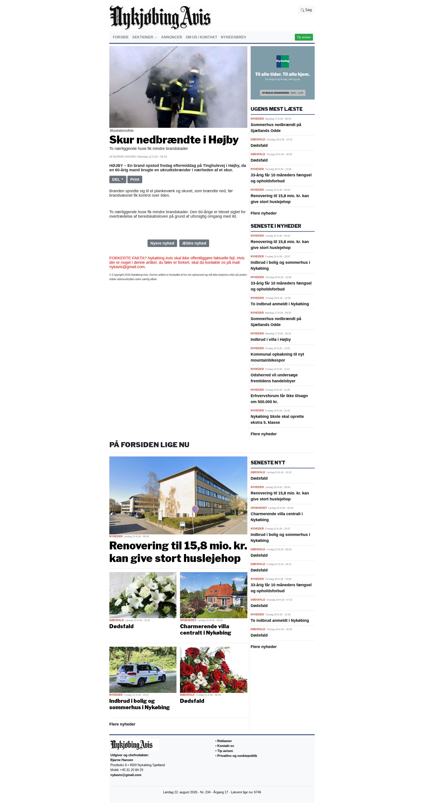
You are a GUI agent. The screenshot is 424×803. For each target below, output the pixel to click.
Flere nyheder (264, 213)
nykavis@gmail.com (125, 775)
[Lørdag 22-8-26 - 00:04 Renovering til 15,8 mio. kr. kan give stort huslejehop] (178, 495)
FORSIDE (121, 37)
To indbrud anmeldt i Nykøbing (280, 304)
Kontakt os (225, 746)
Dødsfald (259, 145)
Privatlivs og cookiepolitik (237, 756)
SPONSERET (188, 620)
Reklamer (224, 741)
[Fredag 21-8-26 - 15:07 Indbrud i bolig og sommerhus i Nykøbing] (142, 669)
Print (134, 179)
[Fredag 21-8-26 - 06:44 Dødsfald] (213, 669)
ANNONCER (171, 37)
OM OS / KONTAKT (201, 37)
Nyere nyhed (162, 243)
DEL (116, 179)
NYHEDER (257, 118)
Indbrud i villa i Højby (271, 339)
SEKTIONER (143, 37)
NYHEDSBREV (233, 37)
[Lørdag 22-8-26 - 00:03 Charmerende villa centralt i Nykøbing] (213, 595)
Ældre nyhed (194, 243)
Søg (308, 10)
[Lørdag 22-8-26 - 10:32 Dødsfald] (142, 595)
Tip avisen (304, 37)
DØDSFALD (258, 139)
